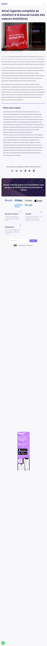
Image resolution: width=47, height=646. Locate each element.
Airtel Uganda (5, 56)
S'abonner (33, 240)
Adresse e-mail (14, 240)
